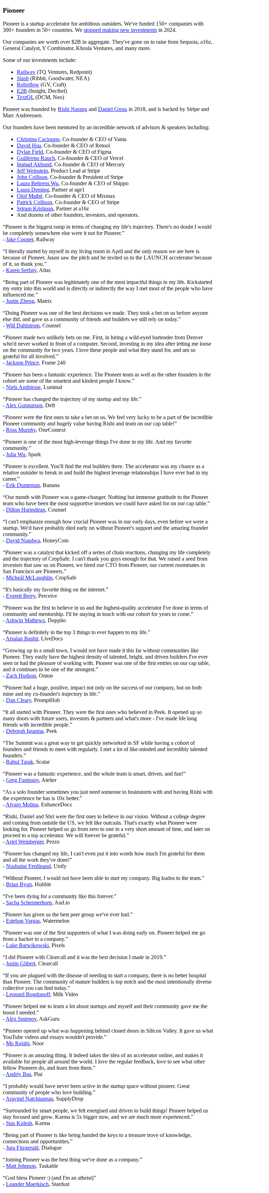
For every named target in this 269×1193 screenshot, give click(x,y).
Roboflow (28, 85)
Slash (23, 78)
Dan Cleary (18, 700)
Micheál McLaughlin (29, 578)
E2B (22, 91)
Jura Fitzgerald (22, 1148)
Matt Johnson (21, 1166)
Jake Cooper (19, 239)
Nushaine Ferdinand (28, 866)
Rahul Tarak (19, 762)
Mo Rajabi (17, 1043)
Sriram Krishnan (35, 208)
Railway (26, 72)
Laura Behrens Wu (37, 183)
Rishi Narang (72, 109)
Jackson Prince (22, 363)
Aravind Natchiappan (29, 1099)
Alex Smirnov (21, 1019)
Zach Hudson (21, 676)
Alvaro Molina (22, 804)
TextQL (25, 97)
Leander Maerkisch (27, 1184)
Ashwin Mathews (25, 620)
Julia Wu (15, 454)
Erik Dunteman (23, 485)
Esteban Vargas (23, 921)
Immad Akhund (34, 164)
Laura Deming (33, 190)
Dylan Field (30, 152)
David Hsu (29, 145)
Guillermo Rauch (36, 158)
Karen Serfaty (21, 270)
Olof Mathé (29, 196)
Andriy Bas (18, 1074)
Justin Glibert (20, 963)
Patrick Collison (34, 202)
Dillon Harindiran (25, 510)
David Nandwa (23, 540)
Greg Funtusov (22, 780)
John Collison (32, 177)
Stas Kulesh (19, 1123)
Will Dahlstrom (23, 325)
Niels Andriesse (23, 387)
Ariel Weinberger (24, 842)
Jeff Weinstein (32, 171)
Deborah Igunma (24, 731)
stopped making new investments (120, 30)
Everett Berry (20, 596)
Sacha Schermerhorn (29, 903)
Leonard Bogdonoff (28, 994)
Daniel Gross (112, 109)
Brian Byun (19, 884)
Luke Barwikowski (27, 945)
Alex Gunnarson (24, 405)
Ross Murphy (21, 430)
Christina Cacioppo (38, 139)
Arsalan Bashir (22, 638)
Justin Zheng (20, 301)
